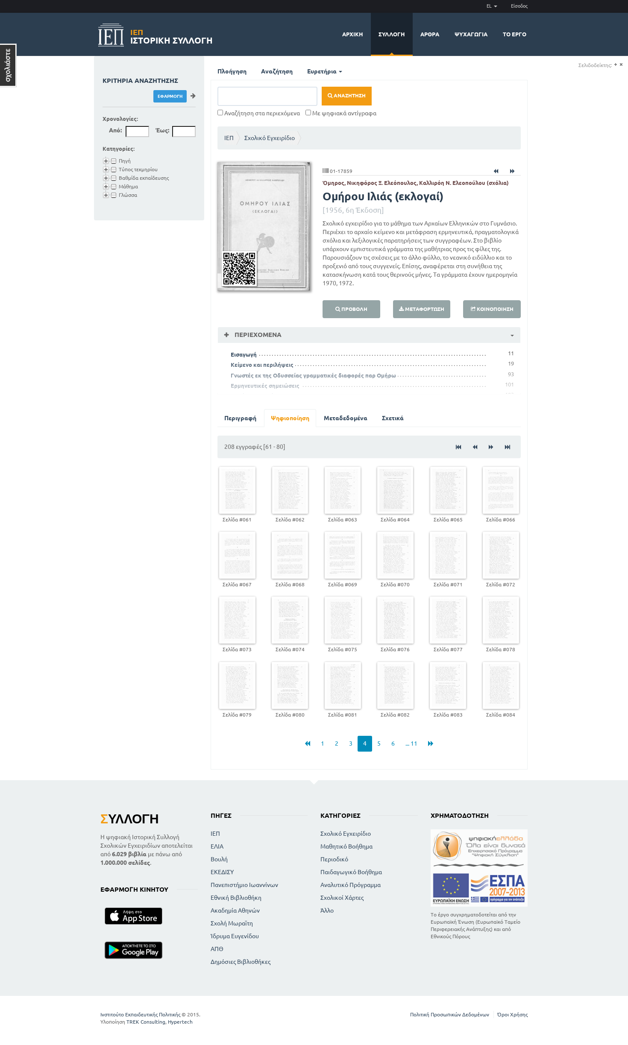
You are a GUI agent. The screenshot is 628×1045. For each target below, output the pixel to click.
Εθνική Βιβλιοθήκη (236, 897)
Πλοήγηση (232, 71)
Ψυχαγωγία (471, 34)
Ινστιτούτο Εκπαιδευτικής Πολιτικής (140, 1014)
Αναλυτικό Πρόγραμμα (350, 884)
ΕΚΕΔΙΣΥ (222, 872)
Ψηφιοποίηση (290, 418)
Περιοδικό (334, 859)
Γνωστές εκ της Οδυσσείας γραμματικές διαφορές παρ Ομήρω (313, 375)
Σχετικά (393, 418)
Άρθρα (429, 34)
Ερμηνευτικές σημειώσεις (265, 386)
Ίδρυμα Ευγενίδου (235, 936)
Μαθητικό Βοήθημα (346, 846)
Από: (115, 130)
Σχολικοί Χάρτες (342, 897)
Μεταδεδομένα (345, 418)
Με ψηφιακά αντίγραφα (343, 113)
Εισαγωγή (244, 354)
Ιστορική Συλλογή (171, 35)
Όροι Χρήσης (512, 1014)
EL (490, 6)
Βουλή (219, 859)
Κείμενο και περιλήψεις (262, 365)
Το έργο (514, 34)
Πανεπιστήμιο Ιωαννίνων (244, 884)
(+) (615, 65)
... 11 (411, 743)
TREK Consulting (145, 1022)
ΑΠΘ (217, 948)
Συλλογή (392, 34)
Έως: (162, 130)
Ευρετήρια (322, 71)
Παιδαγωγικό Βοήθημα (351, 872)
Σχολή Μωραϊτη (232, 923)
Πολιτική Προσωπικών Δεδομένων (449, 1014)
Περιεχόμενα (257, 334)
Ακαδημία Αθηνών (235, 910)
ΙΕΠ (229, 138)
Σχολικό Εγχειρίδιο (269, 138)
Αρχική (352, 34)
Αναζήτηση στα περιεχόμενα (261, 113)
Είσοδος (519, 6)
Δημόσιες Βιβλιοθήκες (240, 961)
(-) (621, 65)
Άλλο (327, 910)
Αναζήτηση (277, 71)
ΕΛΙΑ (217, 846)
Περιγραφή (240, 418)
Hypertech (180, 1022)
